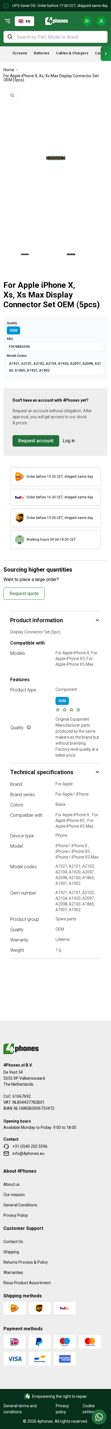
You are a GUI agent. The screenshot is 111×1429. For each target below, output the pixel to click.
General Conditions (20, 1205)
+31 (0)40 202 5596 (30, 1146)
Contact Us (13, 1241)
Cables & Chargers (72, 53)
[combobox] (24, 21)
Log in (69, 440)
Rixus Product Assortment (27, 1283)
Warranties (13, 1272)
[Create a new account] (87, 21)
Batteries (41, 53)
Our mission (14, 1194)
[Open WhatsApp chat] (99, 1417)
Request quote (24, 593)
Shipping (11, 1252)
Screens (20, 53)
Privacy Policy (15, 1215)
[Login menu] (101, 21)
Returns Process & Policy (25, 1262)
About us (11, 1184)
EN (28, 21)
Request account (36, 440)
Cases (100, 53)
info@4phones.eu (28, 1153)
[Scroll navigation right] (106, 53)
